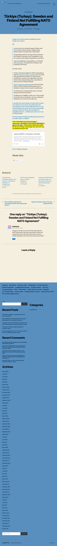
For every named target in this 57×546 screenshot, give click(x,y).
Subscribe (24, 533)
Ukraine (39, 193)
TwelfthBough (32, 285)
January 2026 (5, 389)
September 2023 (6, 463)
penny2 (21, 28)
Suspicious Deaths (36, 287)
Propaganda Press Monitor (22, 287)
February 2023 (5, 481)
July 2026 (4, 374)
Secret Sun (45, 287)
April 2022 (4, 507)
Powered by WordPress (16, 542)
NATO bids (19, 63)
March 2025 (5, 416)
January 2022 (5, 515)
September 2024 (6, 431)
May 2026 (4, 379)
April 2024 (4, 444)
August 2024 (5, 434)
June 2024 (4, 439)
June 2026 (4, 376)
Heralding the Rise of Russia (32, 291)
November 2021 (6, 520)
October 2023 (5, 460)
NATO (18, 193)
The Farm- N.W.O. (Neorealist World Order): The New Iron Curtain (13, 361)
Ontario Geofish (19, 291)
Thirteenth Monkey (7, 289)
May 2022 (4, 505)
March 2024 (5, 447)
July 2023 (4, 468)
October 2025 (5, 397)
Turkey (36, 193)
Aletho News (12, 285)
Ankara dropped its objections (22, 84)
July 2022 (4, 499)
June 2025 (4, 408)
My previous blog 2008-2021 (43, 3)
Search (3, 301)
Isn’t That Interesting (7, 291)
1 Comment (37, 28)
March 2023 (5, 478)
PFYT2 (7, 542)
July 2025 (4, 405)
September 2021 (6, 526)
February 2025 (5, 418)
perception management (25, 193)
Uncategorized (28, 12)
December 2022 (6, 486)
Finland (15, 193)
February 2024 (5, 450)
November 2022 (6, 489)
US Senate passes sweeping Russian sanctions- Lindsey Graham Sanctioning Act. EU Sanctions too (13, 357)
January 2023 (5, 484)
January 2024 (5, 452)
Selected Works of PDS (47, 291)
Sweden (16, 48)
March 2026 (5, 384)
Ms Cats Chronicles (42, 285)
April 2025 (4, 413)
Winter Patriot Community (35, 289)
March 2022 (5, 510)
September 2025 (6, 400)
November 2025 (6, 395)
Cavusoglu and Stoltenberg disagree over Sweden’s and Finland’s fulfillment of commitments (9, 181)
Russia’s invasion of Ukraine (28, 75)
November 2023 (6, 458)
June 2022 (4, 502)
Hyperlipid (46, 289)
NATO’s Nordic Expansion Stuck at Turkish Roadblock (27, 179)
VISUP (15, 289)
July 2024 (4, 437)
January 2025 (5, 421)
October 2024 (5, 429)
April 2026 (4, 382)
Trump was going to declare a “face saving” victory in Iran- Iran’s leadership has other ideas (14, 352)
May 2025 (4, 410)
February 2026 (5, 387)
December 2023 (6, 455)
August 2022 (5, 497)
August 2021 (5, 528)
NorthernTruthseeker (8, 287)
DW (13, 44)
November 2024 (6, 426)
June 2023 (4, 471)
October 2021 (5, 523)
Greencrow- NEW (22, 285)
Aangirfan (5, 285)
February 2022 (5, 513)
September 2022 (6, 494)
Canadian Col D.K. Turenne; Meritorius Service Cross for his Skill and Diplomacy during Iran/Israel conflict (13, 347)
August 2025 (5, 403)
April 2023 (4, 476)
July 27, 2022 (29, 28)
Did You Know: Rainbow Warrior (10, 293)
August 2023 (5, 465)
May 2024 (4, 442)
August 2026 (5, 371)
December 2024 (6, 423)
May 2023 (4, 473)
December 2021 (6, 518)
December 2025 (6, 392)
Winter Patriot (22, 289)
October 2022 (5, 492)
